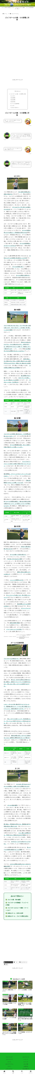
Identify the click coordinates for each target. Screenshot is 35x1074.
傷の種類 (13, 97)
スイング (25, 1061)
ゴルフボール (24, 962)
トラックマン (9, 1068)
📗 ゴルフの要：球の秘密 (13, 899)
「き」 (16, 962)
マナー (9, 1066)
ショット (25, 1059)
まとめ (12, 105)
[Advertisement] (17, 59)
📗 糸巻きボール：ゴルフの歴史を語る (17, 916)
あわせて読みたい (15, 107)
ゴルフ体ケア (25, 1068)
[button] (31, 541)
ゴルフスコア (9, 1057)
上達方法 (25, 1066)
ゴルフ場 (25, 1064)
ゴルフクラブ (9, 1059)
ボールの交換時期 (15, 103)
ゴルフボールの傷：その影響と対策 (18, 94)
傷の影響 (13, 99)
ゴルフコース (25, 1057)
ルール (9, 1061)
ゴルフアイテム (9, 962)
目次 (16, 91)
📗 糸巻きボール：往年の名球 (14, 913)
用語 (7, 964)
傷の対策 (13, 101)
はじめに (13, 95)
